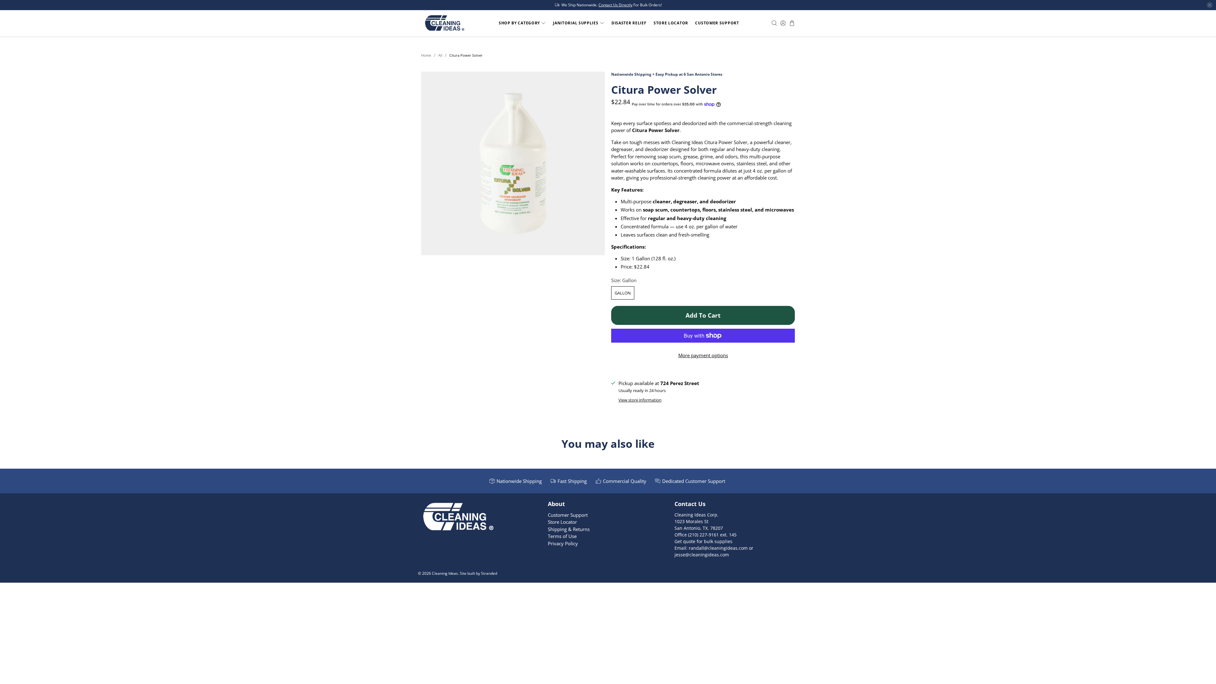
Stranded (489, 573)
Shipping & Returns (569, 529)
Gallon (623, 293)
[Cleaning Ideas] (444, 23)
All (440, 55)
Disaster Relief (629, 23)
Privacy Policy (563, 543)
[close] (1209, 5)
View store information (640, 400)
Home (426, 55)
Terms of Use (562, 536)
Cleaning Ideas (445, 573)
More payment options (703, 355)
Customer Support (717, 23)
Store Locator (671, 23)
